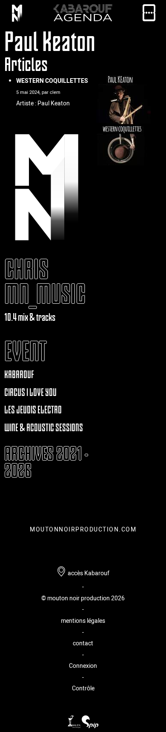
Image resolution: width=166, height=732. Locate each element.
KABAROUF (19, 374)
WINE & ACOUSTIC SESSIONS (43, 427)
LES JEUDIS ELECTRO (33, 409)
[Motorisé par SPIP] (90, 726)
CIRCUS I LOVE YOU (30, 392)
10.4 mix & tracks (29, 317)
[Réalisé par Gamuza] (75, 726)
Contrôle (83, 688)
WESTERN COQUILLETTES (52, 80)
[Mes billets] (149, 14)
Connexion (83, 665)
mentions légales (83, 620)
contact (83, 643)
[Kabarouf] (17, 15)
